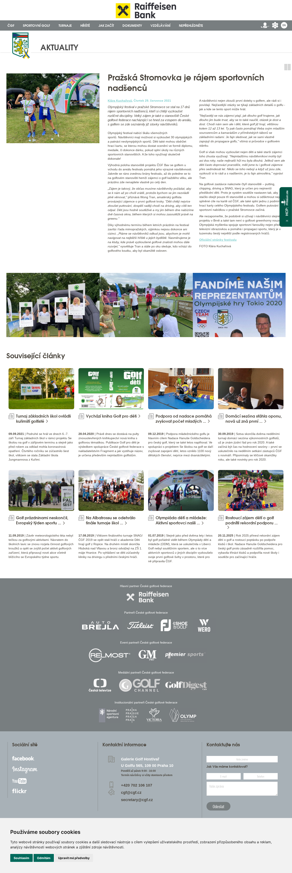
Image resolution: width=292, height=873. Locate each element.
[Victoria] (154, 715)
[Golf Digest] (186, 685)
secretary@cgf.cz (137, 800)
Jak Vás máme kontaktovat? (227, 767)
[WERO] (204, 625)
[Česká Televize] (101, 685)
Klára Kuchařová (120, 100)
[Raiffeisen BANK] (147, 597)
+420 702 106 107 (136, 785)
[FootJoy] (174, 625)
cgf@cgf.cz (131, 792)
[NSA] (109, 715)
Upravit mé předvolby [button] (74, 858)
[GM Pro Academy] (147, 655)
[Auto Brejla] (100, 625)
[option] (53, 305)
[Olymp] (183, 715)
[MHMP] (132, 715)
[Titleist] (140, 625)
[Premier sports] (185, 655)
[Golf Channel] (139, 685)
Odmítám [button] (43, 858)
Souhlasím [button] (21, 858)
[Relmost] (109, 655)
